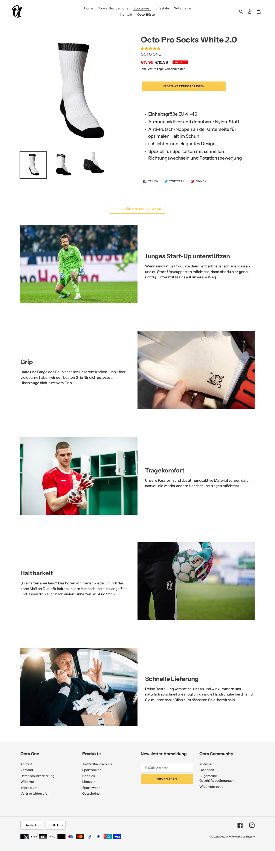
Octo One (225, 836)
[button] (151, 48)
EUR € (54, 825)
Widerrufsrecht (211, 787)
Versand (26, 770)
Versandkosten (174, 69)
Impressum (28, 788)
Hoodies (88, 776)
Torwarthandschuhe (97, 764)
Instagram (207, 764)
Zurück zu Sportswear (140, 209)
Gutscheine (91, 793)
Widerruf (27, 782)
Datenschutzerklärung (37, 776)
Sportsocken (91, 770)
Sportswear (91, 788)
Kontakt (26, 764)
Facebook (206, 770)
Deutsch (30, 825)
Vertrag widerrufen (34, 793)
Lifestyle (88, 782)
